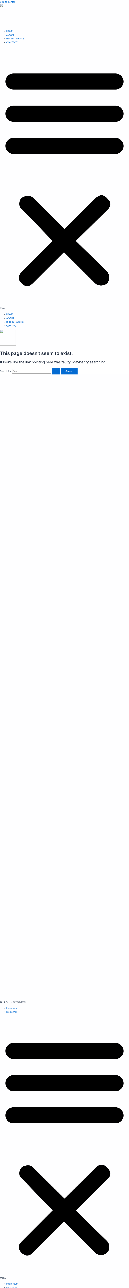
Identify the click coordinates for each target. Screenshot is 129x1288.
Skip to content (8, 1)
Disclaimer (11, 1011)
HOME (9, 31)
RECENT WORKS (15, 38)
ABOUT (10, 34)
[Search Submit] (56, 371)
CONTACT (11, 42)
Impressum (12, 1008)
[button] (64, 178)
